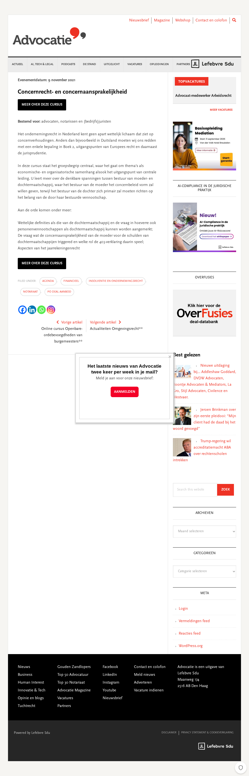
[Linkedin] (32, 309)
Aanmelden (124, 392)
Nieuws (24, 667)
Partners (64, 706)
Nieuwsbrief (139, 20)
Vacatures (65, 698)
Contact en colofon (211, 20)
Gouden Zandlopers (74, 667)
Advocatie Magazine (74, 690)
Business (25, 675)
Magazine (162, 20)
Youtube (109, 690)
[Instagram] (51, 309)
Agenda (48, 281)
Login (183, 609)
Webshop (182, 20)
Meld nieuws (144, 675)
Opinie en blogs (31, 698)
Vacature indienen (149, 690)
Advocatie (49, 38)
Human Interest (31, 683)
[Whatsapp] (41, 309)
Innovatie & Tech (31, 690)
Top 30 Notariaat (71, 683)
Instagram (111, 683)
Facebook (110, 667)
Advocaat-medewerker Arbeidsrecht (203, 96)
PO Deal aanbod (59, 291)
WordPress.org (191, 646)
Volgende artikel (103, 322)
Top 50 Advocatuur (72, 675)
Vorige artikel (71, 322)
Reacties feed (190, 634)
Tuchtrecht (26, 706)
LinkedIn (110, 675)
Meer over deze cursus (42, 105)
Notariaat (30, 291)
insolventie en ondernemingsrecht (116, 281)
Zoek (227, 489)
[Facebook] (22, 309)
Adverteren (143, 683)
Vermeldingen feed (194, 621)
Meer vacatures (221, 109)
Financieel (71, 281)
